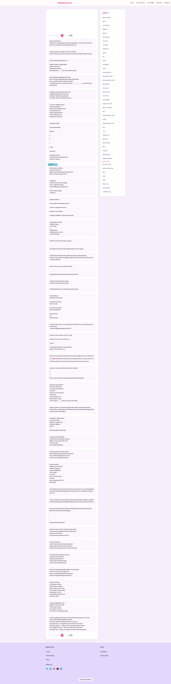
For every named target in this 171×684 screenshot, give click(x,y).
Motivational (106, 143)
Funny (104, 68)
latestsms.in (65, 2)
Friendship (106, 64)
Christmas (106, 49)
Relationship (105, 161)
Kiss (104, 127)
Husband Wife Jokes (108, 115)
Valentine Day (107, 192)
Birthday (159, 3)
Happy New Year (107, 104)
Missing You (106, 135)
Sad (104, 172)
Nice (104, 147)
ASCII (104, 21)
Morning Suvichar (108, 76)
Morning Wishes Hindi (109, 80)
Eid (103, 56)
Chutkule (105, 45)
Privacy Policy (104, 655)
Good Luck (106, 88)
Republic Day (106, 154)
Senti (104, 176)
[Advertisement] (72, 20)
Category (167, 3)
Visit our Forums (57, 358)
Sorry (104, 180)
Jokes (104, 119)
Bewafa (105, 33)
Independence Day (108, 123)
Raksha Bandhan (107, 158)
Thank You (106, 184)
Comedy (105, 41)
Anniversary (106, 25)
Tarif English (106, 100)
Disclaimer (104, 652)
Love (104, 131)
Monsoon (105, 139)
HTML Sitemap (50, 655)
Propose (105, 151)
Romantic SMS (107, 164)
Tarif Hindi (105, 96)
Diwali (104, 53)
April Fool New (107, 17)
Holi (104, 111)
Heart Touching (107, 107)
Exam (104, 60)
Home (132, 3)
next (71, 35)
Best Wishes (106, 37)
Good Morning (140, 3)
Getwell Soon (106, 92)
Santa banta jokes (108, 168)
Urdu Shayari (106, 188)
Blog (47, 659)
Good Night (150, 3)
